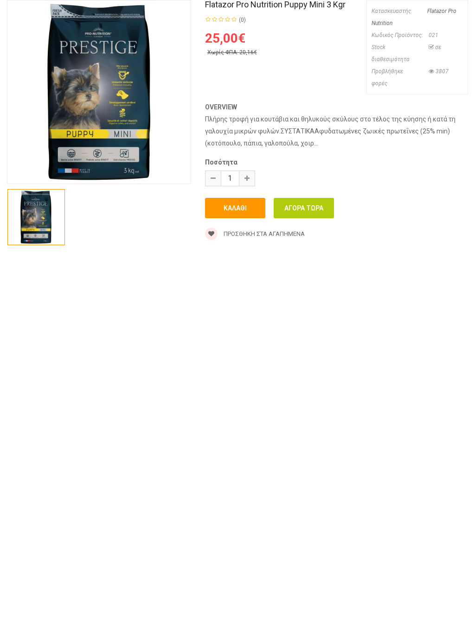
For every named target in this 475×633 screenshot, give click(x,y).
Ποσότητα (221, 162)
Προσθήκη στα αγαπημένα (263, 233)
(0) (242, 20)
